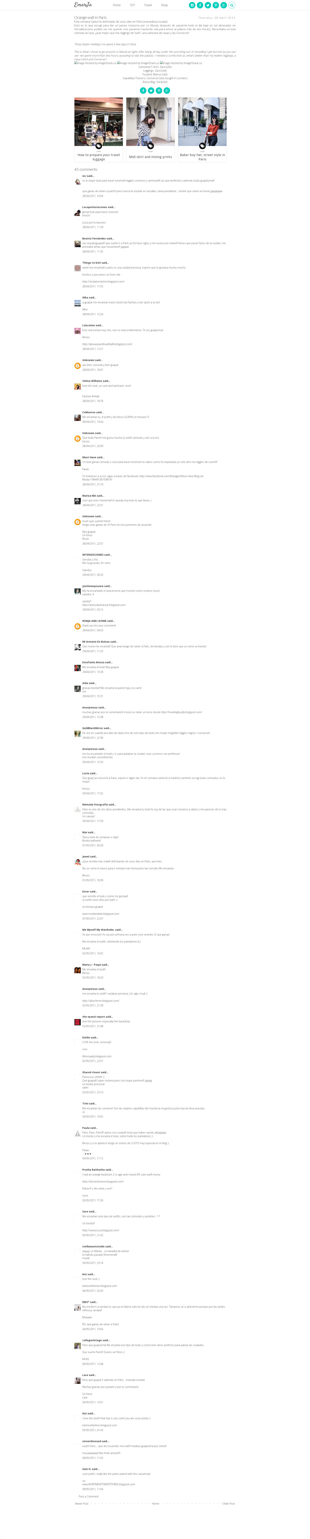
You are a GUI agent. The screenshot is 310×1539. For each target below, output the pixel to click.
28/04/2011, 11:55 (92, 286)
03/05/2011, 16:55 (92, 1116)
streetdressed (92, 1441)
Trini (85, 1103)
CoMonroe (89, 412)
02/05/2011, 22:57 (92, 1061)
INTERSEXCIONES (93, 554)
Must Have (89, 457)
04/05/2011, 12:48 (92, 1364)
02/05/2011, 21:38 (92, 1005)
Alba (85, 297)
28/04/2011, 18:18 (92, 401)
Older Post (228, 1503)
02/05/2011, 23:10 (92, 1092)
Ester (86, 891)
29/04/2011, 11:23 (92, 651)
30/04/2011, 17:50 (92, 821)
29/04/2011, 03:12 (92, 609)
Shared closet (91, 1072)
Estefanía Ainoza (93, 662)
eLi (84, 176)
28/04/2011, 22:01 (92, 505)
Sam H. (87, 1469)
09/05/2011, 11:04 (92, 1489)
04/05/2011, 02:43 (92, 1290)
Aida (85, 683)
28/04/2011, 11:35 (92, 251)
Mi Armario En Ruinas (96, 641)
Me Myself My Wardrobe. (98, 929)
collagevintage (92, 1340)
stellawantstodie (93, 1246)
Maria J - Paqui (92, 964)
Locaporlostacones (95, 207)
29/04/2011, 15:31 (92, 696)
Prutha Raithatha (93, 1169)
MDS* (86, 1302)
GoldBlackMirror (93, 728)
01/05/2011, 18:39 (92, 880)
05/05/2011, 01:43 (92, 1430)
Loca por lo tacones (94, 222)
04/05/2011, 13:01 (92, 1402)
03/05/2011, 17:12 (92, 1158)
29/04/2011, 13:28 (92, 672)
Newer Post (81, 1503)
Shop (164, 5)
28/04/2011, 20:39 (92, 446)
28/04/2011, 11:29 (92, 227)
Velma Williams (92, 381)
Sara (85, 1211)
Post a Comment (88, 1496)
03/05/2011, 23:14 (92, 1263)
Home (117, 5)
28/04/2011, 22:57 (92, 543)
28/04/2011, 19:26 (92, 421)
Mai (85, 832)
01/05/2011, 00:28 (92, 845)
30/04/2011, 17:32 (92, 793)
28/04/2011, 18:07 (92, 369)
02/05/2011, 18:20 (92, 977)
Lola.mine (89, 325)
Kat (85, 1274)
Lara (85, 1375)
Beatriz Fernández (94, 238)
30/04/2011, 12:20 (92, 762)
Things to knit (92, 262)
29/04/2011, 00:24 (92, 574)
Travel (148, 5)
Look (99, 151)
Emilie (86, 1037)
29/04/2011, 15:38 (92, 717)
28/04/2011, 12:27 (92, 349)
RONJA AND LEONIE (94, 621)
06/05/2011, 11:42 (92, 1458)
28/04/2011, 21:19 (92, 484)
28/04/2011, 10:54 (92, 196)
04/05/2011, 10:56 (92, 1329)
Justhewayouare (93, 586)
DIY (132, 5)
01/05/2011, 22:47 (92, 918)
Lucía (86, 773)
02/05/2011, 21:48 (92, 1026)
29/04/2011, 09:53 (92, 630)
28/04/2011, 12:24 (92, 314)
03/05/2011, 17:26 (92, 1200)
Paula (86, 1128)
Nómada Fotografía (95, 804)
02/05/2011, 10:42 (92, 953)
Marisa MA (89, 495)
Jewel (86, 856)
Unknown (88, 360)
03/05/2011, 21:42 (92, 1235)
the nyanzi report (94, 1016)
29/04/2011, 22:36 (92, 737)
